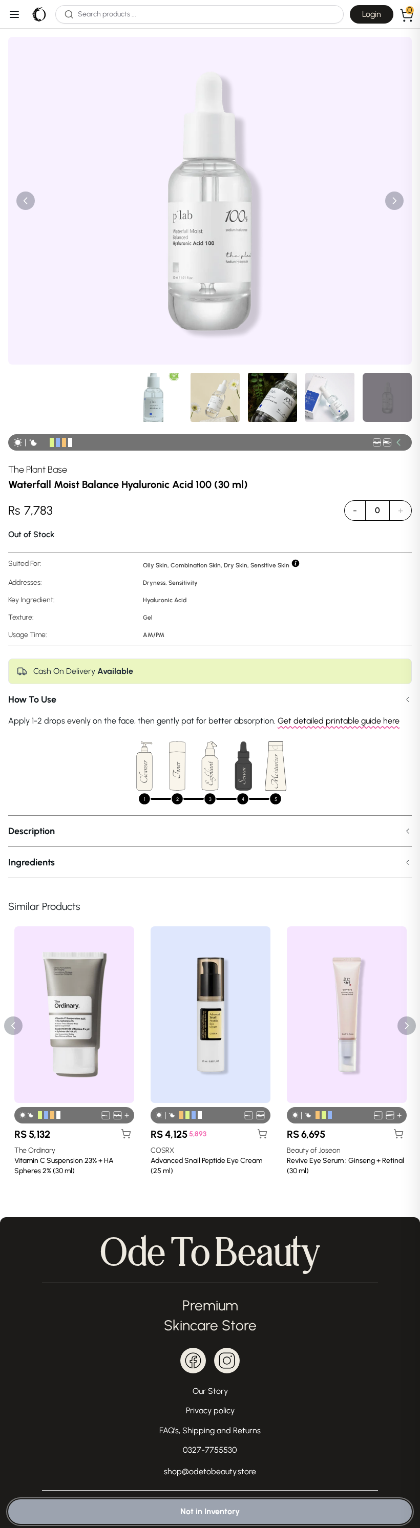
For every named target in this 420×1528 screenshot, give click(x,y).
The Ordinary (34, 1150)
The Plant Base (37, 469)
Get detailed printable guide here (339, 721)
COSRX (162, 1150)
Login (371, 14)
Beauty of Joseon (313, 1150)
